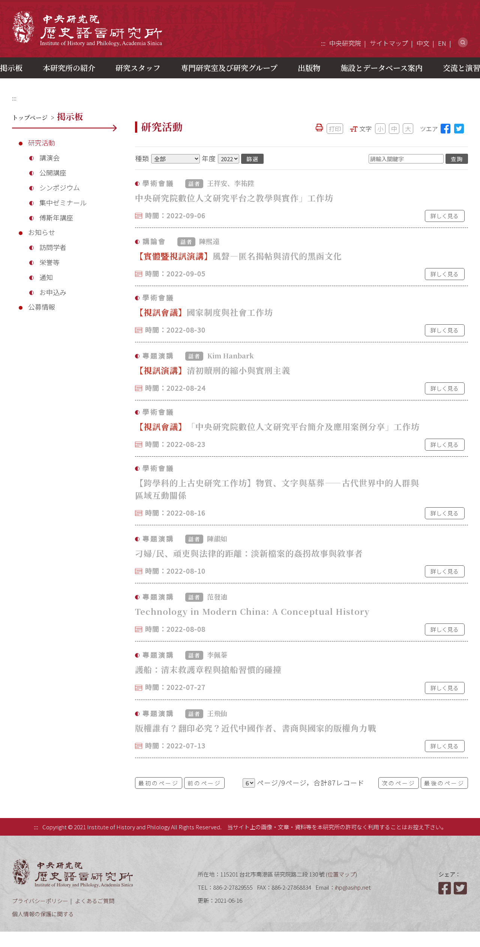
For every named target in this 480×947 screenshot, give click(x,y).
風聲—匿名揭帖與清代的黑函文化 (238, 256)
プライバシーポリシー (40, 901)
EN (442, 43)
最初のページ (158, 783)
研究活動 (41, 142)
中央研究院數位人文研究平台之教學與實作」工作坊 (234, 198)
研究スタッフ (138, 67)
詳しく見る (444, 216)
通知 (46, 277)
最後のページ (444, 783)
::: (323, 43)
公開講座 (52, 172)
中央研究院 (345, 43)
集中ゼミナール (63, 202)
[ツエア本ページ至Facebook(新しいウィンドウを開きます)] (445, 128)
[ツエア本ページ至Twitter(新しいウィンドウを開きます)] (459, 128)
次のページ (399, 783)
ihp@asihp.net (353, 887)
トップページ (30, 117)
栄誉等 (49, 262)
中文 (423, 43)
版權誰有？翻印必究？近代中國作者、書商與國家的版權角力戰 (255, 728)
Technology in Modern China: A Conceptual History (252, 611)
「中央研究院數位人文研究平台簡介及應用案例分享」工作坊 (277, 426)
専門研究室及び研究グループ (229, 67)
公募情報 (41, 307)
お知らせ (41, 232)
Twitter (461, 888)
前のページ (204, 783)
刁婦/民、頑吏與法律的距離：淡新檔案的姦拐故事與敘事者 (249, 553)
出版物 (309, 67)
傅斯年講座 (56, 217)
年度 (209, 158)
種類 (142, 158)
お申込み (52, 292)
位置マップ (341, 874)
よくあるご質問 (94, 901)
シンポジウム (59, 187)
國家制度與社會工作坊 (204, 312)
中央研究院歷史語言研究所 (87, 28)
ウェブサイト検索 (463, 42)
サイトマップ (389, 43)
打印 (335, 128)
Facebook (445, 888)
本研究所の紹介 (69, 67)
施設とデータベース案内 (381, 67)
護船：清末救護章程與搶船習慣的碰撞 (208, 669)
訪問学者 (52, 247)
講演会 (49, 157)
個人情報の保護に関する (43, 914)
